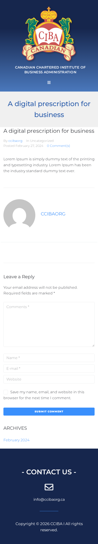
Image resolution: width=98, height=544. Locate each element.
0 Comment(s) (58, 146)
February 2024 (16, 440)
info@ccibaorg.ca (49, 499)
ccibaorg (15, 141)
